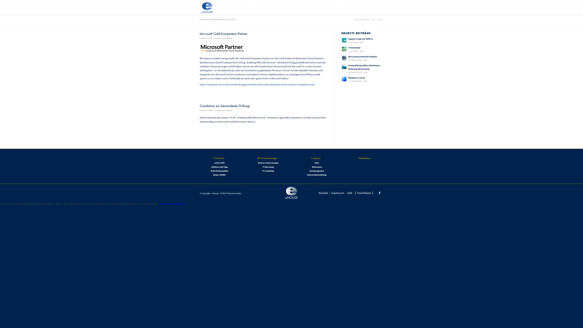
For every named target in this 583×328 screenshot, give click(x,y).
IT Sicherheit (218, 158)
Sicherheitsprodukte (219, 171)
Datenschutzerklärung (316, 175)
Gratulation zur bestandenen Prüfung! (225, 106)
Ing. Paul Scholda (225, 38)
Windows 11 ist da (356, 77)
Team (316, 163)
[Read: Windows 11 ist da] (344, 79)
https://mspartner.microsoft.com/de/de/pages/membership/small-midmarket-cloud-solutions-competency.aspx (257, 84)
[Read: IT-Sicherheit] (344, 49)
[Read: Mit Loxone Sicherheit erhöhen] (344, 58)
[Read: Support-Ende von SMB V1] (344, 40)
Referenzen (317, 167)
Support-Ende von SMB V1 (360, 39)
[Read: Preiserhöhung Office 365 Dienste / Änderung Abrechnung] (344, 67)
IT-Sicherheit (354, 47)
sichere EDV (219, 163)
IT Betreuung (268, 167)
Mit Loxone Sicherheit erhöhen (362, 56)
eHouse (215, 193)
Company (315, 158)
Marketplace (364, 158)
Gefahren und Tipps (219, 167)
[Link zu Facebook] (379, 193)
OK (183, 204)
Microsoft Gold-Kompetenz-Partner (223, 34)
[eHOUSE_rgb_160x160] (207, 7)
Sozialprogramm (317, 171)
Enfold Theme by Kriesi (230, 193)
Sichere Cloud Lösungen (268, 163)
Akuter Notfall (219, 175)
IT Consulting (268, 171)
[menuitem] (272, 7)
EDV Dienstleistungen (267, 158)
